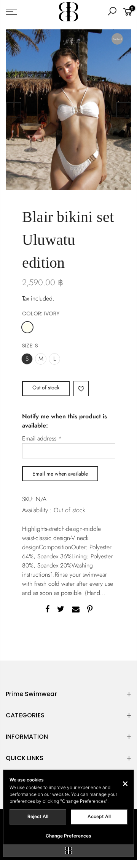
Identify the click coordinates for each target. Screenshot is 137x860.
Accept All (99, 816)
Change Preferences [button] (68, 836)
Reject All (37, 816)
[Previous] (13, 109)
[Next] (123, 109)
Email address (42, 438)
